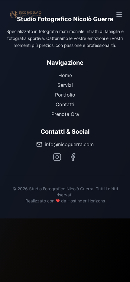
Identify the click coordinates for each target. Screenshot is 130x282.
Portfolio (65, 95)
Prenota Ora (65, 114)
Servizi (65, 85)
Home (65, 75)
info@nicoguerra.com (69, 144)
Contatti (65, 104)
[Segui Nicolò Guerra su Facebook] (73, 157)
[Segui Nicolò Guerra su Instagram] (57, 157)
